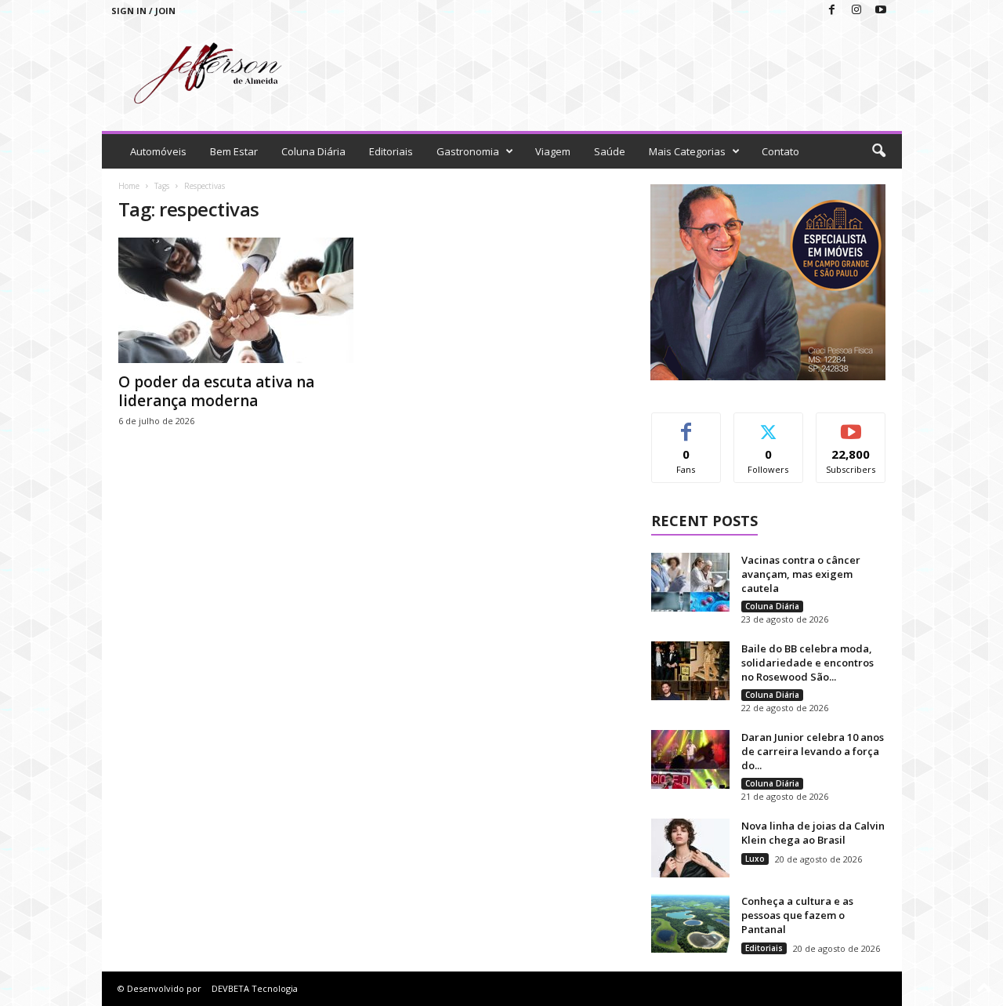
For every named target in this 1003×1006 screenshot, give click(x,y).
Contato (780, 151)
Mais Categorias (687, 151)
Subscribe (851, 424)
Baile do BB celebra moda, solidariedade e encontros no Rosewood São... (807, 662)
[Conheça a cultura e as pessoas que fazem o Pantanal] (690, 923)
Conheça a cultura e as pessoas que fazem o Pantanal (797, 915)
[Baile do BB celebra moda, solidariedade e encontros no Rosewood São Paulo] (690, 670)
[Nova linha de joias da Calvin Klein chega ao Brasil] (690, 848)
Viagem (552, 151)
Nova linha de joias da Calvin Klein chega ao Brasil (813, 833)
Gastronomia (467, 151)
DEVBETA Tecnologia (255, 988)
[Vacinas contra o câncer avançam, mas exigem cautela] (690, 582)
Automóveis (158, 151)
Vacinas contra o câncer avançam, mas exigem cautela (800, 574)
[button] (878, 151)
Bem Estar (234, 151)
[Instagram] (856, 10)
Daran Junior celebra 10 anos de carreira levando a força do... (812, 751)
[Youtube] (880, 10)
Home (128, 185)
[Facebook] (832, 10)
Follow (768, 424)
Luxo (755, 858)
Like (686, 424)
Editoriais (391, 151)
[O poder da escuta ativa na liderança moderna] (235, 300)
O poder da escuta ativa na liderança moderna (216, 391)
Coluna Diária (313, 151)
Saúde (609, 151)
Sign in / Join (143, 10)
